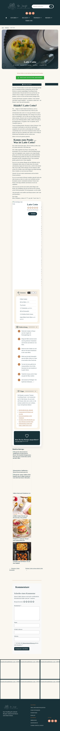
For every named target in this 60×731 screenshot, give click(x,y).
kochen (14, 18)
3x (34, 292)
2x (32, 292)
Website (16, 636)
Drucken (33, 213)
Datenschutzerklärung (28, 643)
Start (3, 27)
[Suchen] (51, 6)
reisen (47, 18)
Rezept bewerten (18, 602)
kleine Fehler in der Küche (24, 73)
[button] (28, 208)
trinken (37, 18)
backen (25, 18)
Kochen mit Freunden (37, 73)
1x (29, 292)
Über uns (28, 20)
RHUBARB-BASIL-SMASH (26, 410)
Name (15, 622)
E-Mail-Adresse (18, 629)
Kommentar (17, 605)
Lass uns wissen (19, 441)
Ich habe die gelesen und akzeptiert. (26, 644)
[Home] (6, 17)
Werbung (7, 27)
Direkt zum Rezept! (27, 84)
